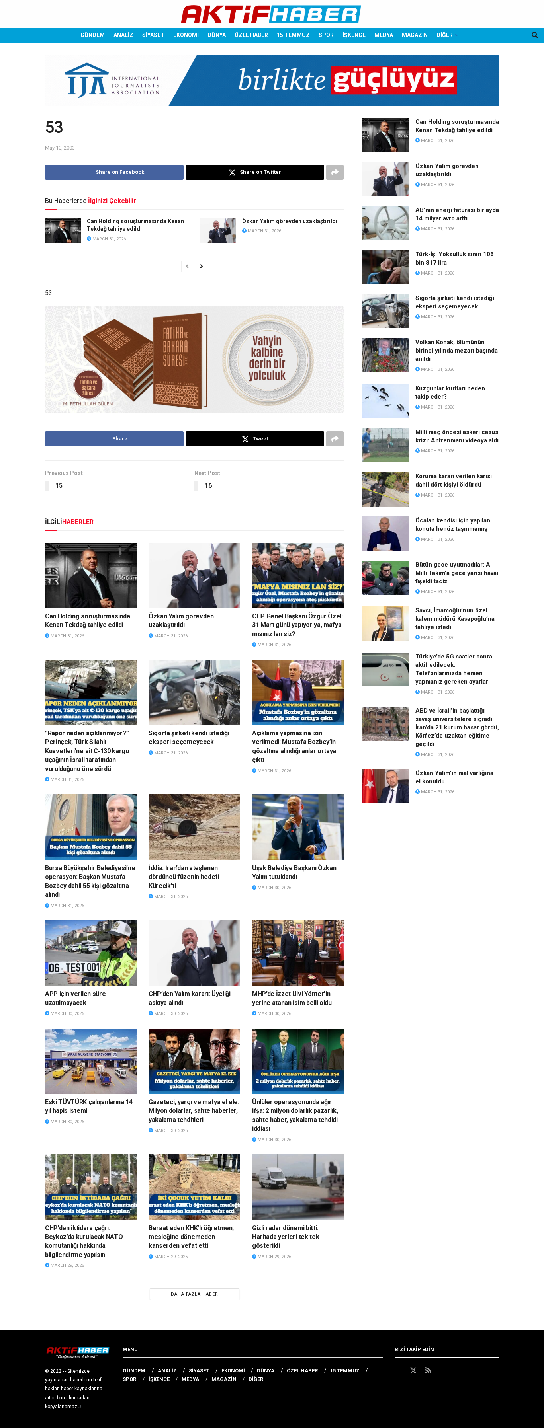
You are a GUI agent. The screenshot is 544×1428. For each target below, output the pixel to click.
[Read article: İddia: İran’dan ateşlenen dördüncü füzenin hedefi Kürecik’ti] (194, 826)
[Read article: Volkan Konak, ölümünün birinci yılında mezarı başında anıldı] (385, 355)
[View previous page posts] (187, 266)
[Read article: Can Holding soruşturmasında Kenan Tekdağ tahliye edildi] (63, 230)
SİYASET (153, 35)
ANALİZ (123, 35)
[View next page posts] (201, 266)
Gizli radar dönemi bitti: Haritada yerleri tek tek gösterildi (285, 1237)
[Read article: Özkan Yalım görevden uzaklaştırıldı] (218, 230)
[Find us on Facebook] (398, 1370)
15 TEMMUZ (293, 35)
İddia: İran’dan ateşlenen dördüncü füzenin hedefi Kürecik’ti (184, 877)
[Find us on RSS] (428, 1370)
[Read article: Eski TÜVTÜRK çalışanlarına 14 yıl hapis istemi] (91, 1061)
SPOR (326, 35)
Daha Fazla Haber (194, 1294)
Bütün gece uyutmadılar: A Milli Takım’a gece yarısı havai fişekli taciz (456, 573)
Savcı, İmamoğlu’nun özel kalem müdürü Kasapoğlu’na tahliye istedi (455, 619)
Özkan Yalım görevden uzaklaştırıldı (289, 221)
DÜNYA (216, 35)
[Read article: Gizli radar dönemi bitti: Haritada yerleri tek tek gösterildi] (298, 1187)
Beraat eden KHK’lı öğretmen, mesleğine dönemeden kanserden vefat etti (191, 1237)
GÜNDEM (92, 35)
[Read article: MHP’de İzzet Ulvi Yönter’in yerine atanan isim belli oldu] (298, 953)
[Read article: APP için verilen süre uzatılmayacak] (91, 953)
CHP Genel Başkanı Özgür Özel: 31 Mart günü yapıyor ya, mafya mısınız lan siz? (297, 625)
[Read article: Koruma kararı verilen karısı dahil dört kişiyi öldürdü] (385, 489)
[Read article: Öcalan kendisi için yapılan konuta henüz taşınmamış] (385, 533)
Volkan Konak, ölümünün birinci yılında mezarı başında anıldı (456, 350)
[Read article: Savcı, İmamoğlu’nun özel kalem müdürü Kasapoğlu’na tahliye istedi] (385, 623)
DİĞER (444, 35)
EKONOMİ (186, 35)
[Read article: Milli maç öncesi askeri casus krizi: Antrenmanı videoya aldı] (385, 445)
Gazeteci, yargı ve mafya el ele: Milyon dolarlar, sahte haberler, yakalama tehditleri (194, 1111)
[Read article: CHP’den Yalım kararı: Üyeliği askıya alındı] (194, 953)
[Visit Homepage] (271, 14)
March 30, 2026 (273, 887)
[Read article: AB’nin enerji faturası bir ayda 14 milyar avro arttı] (385, 223)
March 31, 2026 (108, 239)
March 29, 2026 (66, 1265)
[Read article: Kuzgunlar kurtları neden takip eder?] (385, 401)
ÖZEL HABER (251, 35)
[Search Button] (535, 35)
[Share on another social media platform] (335, 172)
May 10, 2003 (60, 148)
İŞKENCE (354, 35)
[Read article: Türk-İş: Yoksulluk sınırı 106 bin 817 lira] (385, 267)
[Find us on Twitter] (413, 1370)
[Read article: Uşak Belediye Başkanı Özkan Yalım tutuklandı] (298, 826)
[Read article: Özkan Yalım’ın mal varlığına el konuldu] (385, 786)
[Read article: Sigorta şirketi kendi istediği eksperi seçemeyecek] (194, 692)
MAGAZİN (415, 35)
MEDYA (383, 35)
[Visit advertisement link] (272, 86)
